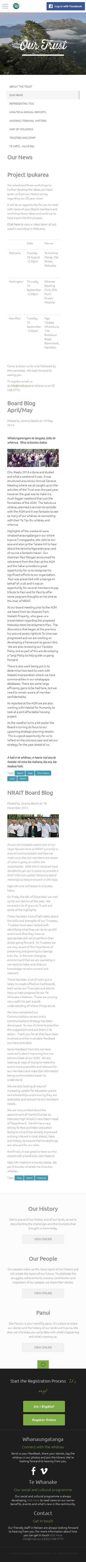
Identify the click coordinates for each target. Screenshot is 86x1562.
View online (43, 1239)
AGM (12, 778)
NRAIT (23, 778)
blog (30, 773)
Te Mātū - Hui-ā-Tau (21, 146)
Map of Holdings (21, 129)
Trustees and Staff (22, 137)
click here (33, 1500)
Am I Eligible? (44, 1406)
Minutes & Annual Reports (27, 112)
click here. (56, 1535)
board (20, 773)
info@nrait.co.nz (20, 385)
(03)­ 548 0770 (54, 1539)
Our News (16, 95)
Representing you (21, 103)
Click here (13, 224)
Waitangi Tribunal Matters (27, 120)
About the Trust (20, 86)
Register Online (44, 1420)
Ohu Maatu (43, 773)
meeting (41, 1178)
